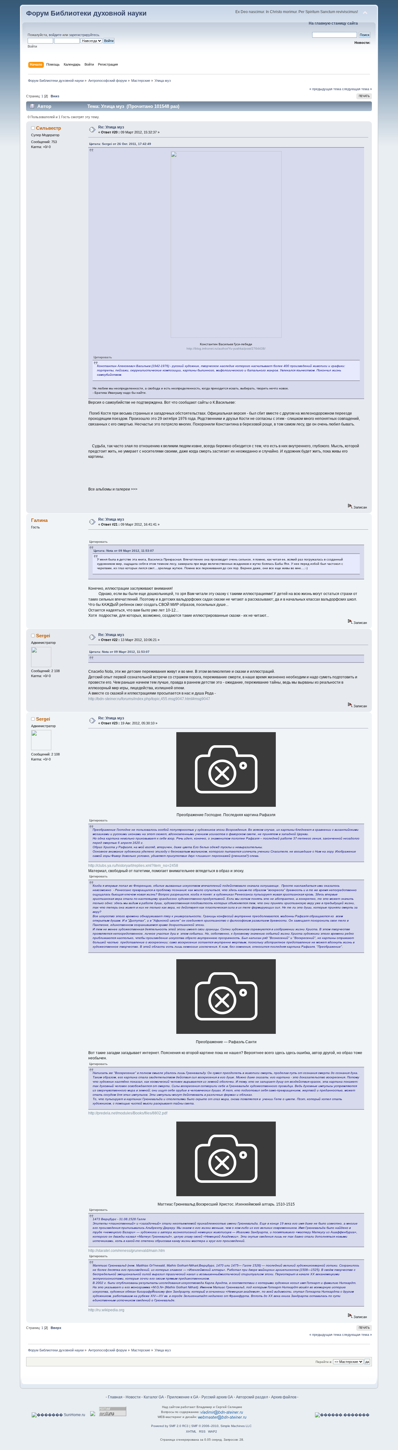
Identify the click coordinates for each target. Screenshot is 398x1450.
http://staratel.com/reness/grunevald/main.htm (126, 1250)
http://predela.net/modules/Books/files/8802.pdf (127, 1113)
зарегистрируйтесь (84, 35)
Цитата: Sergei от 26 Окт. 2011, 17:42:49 (120, 144)
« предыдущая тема (325, 89)
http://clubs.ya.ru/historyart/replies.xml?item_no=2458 (133, 865)
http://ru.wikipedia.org (106, 1310)
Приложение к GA (182, 1397)
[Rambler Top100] (92, 1415)
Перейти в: (324, 1362)
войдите (55, 35)
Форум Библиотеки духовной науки (86, 13)
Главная (115, 1397)
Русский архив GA (217, 1397)
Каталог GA (154, 1397)
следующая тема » (357, 89)
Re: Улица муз (111, 127)
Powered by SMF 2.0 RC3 (169, 1426)
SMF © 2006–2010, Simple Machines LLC (221, 1426)
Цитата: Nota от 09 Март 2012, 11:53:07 (124, 550)
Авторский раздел (252, 1397)
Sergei (43, 635)
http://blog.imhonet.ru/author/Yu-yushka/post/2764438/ (226, 348)
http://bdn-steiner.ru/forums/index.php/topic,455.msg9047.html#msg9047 (149, 699)
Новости (133, 1397)
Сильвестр (48, 128)
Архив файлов (283, 1397)
